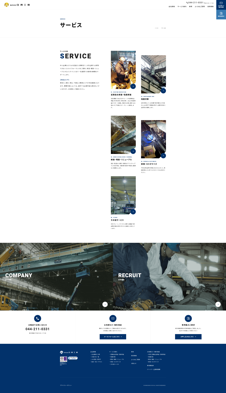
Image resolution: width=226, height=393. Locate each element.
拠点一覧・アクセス (97, 362)
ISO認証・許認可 (96, 359)
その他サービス (114, 364)
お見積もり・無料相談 (153, 352)
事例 (132, 352)
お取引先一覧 (95, 357)
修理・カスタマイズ (115, 362)
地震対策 (113, 357)
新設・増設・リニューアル (117, 359)
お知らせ (133, 363)
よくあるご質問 (135, 360)
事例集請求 (150, 366)
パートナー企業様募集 (153, 369)
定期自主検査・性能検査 (117, 354)
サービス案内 (113, 352)
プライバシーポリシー (66, 385)
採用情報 (134, 356)
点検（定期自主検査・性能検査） (157, 354)
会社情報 (93, 352)
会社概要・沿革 (96, 354)
